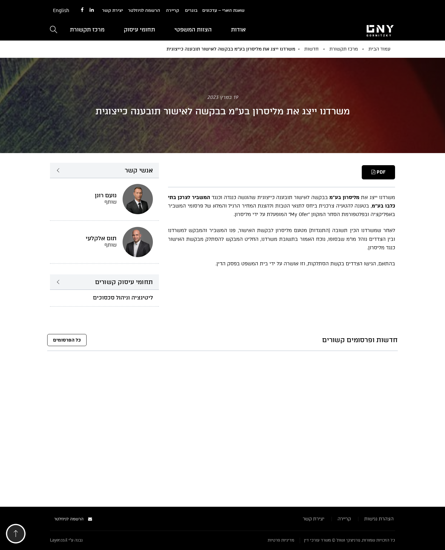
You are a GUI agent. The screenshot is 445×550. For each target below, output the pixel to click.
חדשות (311, 49)
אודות (238, 29)
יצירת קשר (112, 10)
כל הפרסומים (67, 340)
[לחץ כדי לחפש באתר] (53, 30)
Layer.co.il (58, 540)
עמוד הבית (379, 49)
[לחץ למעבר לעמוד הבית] (340, 29)
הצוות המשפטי (193, 29)
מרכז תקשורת (87, 29)
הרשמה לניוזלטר (144, 10)
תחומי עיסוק (139, 29)
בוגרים (191, 10)
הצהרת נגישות (379, 519)
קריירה (172, 10)
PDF (380, 172)
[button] (16, 535)
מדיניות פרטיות (281, 540)
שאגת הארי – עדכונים (223, 10)
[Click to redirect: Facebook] (82, 10)
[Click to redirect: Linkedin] (92, 10)
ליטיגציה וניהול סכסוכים (123, 297)
